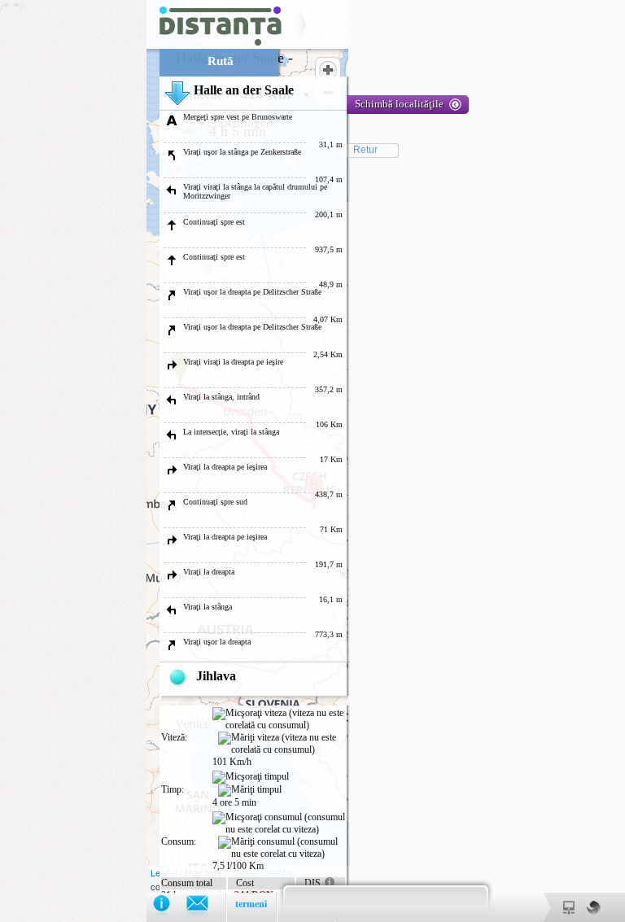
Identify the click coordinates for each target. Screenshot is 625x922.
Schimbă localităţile (399, 104)
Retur (365, 149)
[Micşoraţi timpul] (250, 777)
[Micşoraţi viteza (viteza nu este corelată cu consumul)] (278, 719)
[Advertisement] (73, 244)
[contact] (205, 907)
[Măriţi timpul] (250, 790)
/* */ (222, 461)
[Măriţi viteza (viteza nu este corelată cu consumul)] (281, 744)
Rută (221, 61)
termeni (251, 904)
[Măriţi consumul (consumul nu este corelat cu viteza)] (281, 848)
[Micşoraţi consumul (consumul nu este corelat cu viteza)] (278, 823)
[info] (169, 907)
